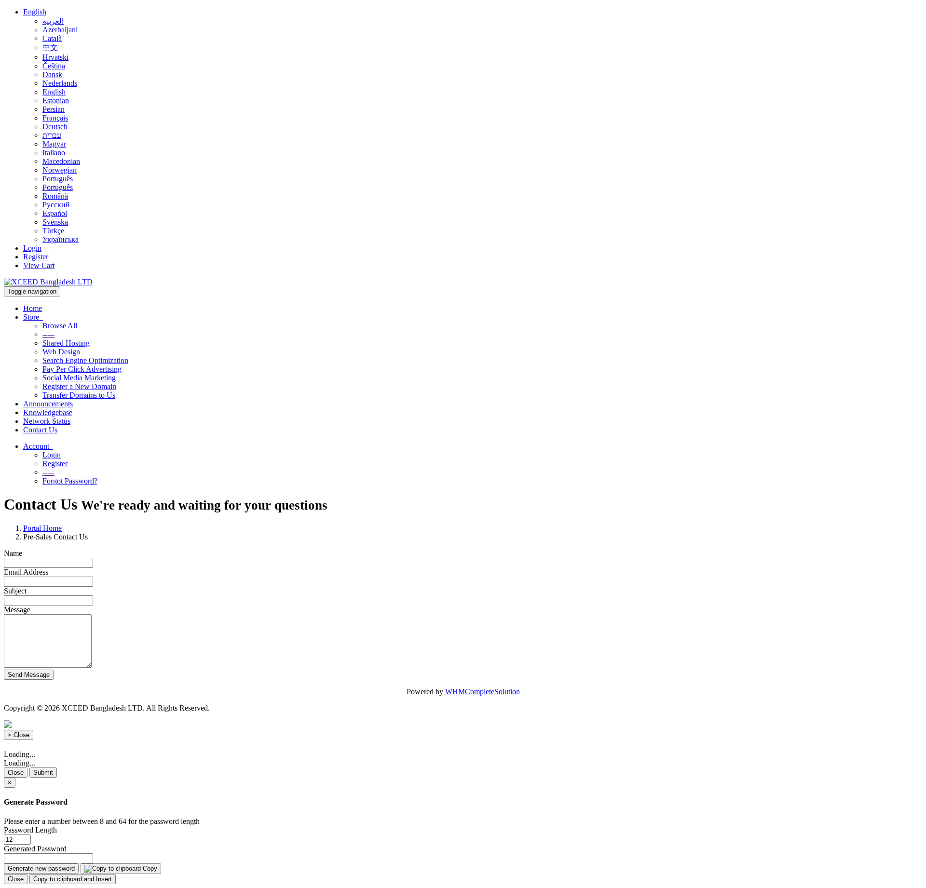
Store (33, 317)
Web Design (61, 352)
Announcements (48, 404)
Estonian (55, 100)
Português (57, 179)
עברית (51, 135)
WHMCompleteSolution (482, 691)
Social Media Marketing (79, 378)
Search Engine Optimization (85, 360)
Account (38, 446)
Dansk (52, 74)
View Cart (38, 265)
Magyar (54, 144)
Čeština (53, 66)
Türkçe (53, 231)
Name (13, 553)
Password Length (30, 830)
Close (16, 772)
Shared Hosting (66, 343)
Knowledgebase (47, 412)
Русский (56, 205)
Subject (15, 591)
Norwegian (59, 170)
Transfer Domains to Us (78, 395)
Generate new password (41, 868)
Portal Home (42, 528)
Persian (53, 109)
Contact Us (40, 430)
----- (48, 334)
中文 (50, 47)
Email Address (26, 572)
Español (54, 213)
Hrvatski (55, 57)
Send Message (29, 674)
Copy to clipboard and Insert (72, 879)
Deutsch (55, 126)
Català (52, 38)
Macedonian (61, 161)
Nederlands (59, 83)
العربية (53, 21)
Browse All (59, 326)
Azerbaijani (60, 30)
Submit (43, 772)
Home (32, 308)
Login (32, 248)
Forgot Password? (69, 481)
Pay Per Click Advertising (82, 369)
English (34, 12)
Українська (60, 239)
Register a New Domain (79, 386)
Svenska (55, 222)
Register (35, 257)
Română (55, 196)
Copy (149, 868)
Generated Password (35, 849)
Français (55, 118)
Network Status (46, 421)
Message (17, 609)
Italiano (53, 152)
